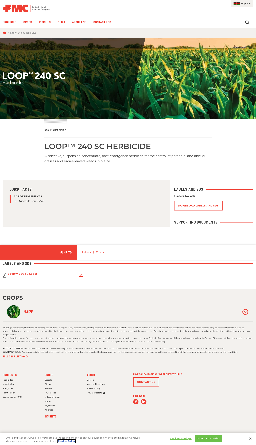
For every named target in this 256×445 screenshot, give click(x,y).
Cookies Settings (181, 438)
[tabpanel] (128, 78)
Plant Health (9, 392)
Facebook (136, 401)
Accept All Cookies (208, 438)
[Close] (250, 438)
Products (10, 375)
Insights (51, 416)
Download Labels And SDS (198, 205)
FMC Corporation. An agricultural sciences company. (26, 8)
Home (5, 33)
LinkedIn (143, 401)
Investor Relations (95, 384)
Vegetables (50, 405)
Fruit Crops (50, 392)
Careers (90, 379)
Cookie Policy (66, 441)
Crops (100, 252)
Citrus (48, 384)
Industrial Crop (52, 397)
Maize (48, 401)
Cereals (48, 379)
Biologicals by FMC (12, 397)
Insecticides (8, 384)
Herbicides (8, 379)
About (91, 375)
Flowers (48, 388)
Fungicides (8, 388)
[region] (128, 439)
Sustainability (93, 388)
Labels (86, 252)
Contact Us (146, 382)
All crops (49, 409)
